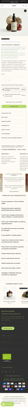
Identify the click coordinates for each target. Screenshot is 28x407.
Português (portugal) (13, 375)
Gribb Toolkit (6, 341)
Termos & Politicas (8, 335)
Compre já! (14, 106)
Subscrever (8, 328)
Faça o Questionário (14, 191)
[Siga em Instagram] (6, 371)
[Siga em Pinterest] (9, 371)
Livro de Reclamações (6, 367)
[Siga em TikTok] (13, 371)
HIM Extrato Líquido (9, 301)
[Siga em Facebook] (2, 371)
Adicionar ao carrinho (14, 102)
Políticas (4, 348)
